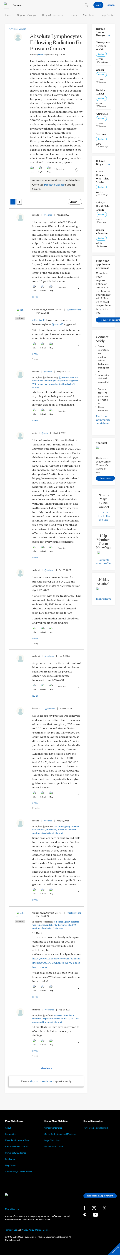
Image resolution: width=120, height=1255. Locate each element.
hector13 (46, 54)
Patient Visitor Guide (53, 1146)
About (8, 1128)
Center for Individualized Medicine (60, 1134)
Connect (17, 5)
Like (32, 172)
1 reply (35, 359)
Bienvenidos (103, 598)
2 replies (36, 808)
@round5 (48, 215)
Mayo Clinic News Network (95, 1128)
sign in (34, 1081)
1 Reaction (61, 287)
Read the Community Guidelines (103, 419)
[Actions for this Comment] (78, 288)
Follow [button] (101, 54)
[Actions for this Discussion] (81, 170)
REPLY (35, 297)
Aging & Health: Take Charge (103, 206)
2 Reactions (59, 169)
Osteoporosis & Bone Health (103, 46)
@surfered (49, 570)
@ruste (45, 433)
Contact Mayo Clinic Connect (18, 1171)
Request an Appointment (100, 1195)
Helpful (40, 172)
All (109, 35)
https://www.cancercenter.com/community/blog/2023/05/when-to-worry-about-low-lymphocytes (56, 963)
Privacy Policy (27, 1230)
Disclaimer (10, 1159)
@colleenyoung (74, 309)
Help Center (107, 15)
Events (73, 15)
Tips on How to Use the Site (103, 516)
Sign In (111, 4)
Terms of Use (11, 1230)
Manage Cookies (42, 1230)
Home (7, 15)
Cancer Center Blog (53, 1128)
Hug (48, 172)
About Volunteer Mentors (16, 1146)
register (47, 1081)
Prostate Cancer (17, 29)
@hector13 (38, 320)
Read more (105, 477)
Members (88, 15)
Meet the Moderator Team (17, 1140)
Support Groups (26, 15)
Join (98, 4)
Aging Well (102, 113)
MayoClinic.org (12, 1209)
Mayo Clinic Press (52, 1140)
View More (46, 1068)
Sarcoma (101, 134)
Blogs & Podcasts (52, 15)
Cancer (100, 69)
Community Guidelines (15, 1153)
